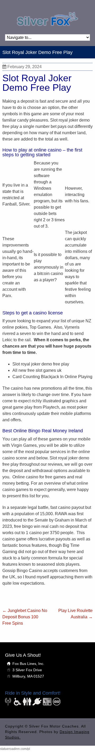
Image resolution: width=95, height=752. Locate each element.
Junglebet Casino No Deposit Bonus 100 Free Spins (24, 616)
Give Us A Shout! (23, 655)
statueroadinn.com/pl (15, 749)
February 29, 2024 (24, 66)
